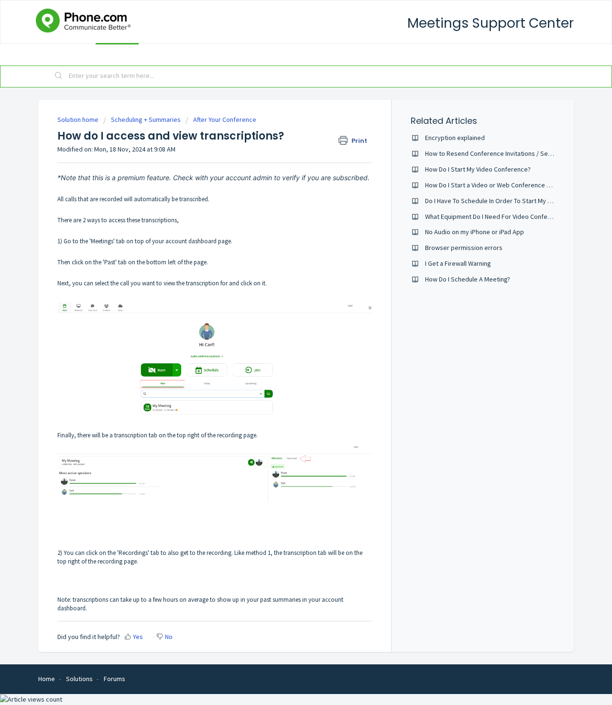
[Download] (288, 230)
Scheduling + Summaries (146, 119)
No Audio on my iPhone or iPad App (474, 232)
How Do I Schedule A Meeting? (467, 279)
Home (60, 54)
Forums (175, 54)
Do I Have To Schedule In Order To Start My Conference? (504, 200)
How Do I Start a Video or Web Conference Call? (492, 185)
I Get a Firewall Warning (458, 263)
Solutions (117, 54)
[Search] (59, 76)
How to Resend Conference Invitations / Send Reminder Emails (514, 153)
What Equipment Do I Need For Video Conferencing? (498, 216)
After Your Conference (224, 119)
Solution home (78, 119)
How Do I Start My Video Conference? (478, 169)
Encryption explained (455, 137)
